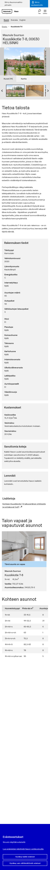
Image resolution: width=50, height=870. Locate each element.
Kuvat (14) (8, 78)
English (23, 20)
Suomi (6, 20)
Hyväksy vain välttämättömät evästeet (25, 863)
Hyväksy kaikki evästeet (25, 857)
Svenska (14, 20)
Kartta (24, 78)
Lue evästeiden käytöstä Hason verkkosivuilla (23, 849)
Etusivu (4, 27)
